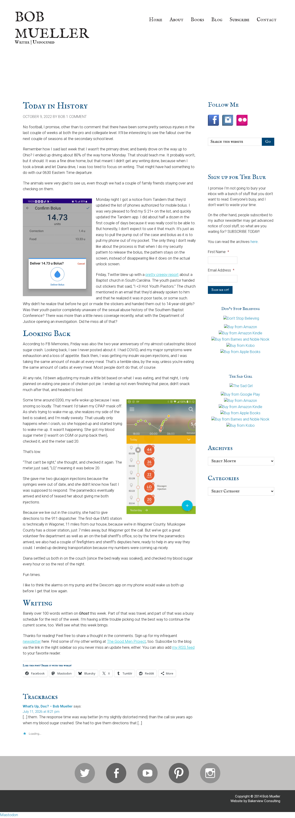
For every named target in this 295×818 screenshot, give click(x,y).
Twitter (85, 773)
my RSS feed (183, 647)
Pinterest (179, 773)
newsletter (32, 641)
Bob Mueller (52, 26)
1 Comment (76, 116)
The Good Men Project (126, 641)
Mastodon (9, 814)
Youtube (147, 773)
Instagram (210, 773)
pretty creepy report (162, 274)
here (254, 242)
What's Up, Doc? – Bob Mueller (48, 706)
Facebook (116, 773)
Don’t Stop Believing (240, 309)
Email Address (221, 270)
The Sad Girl (240, 376)
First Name (218, 252)
